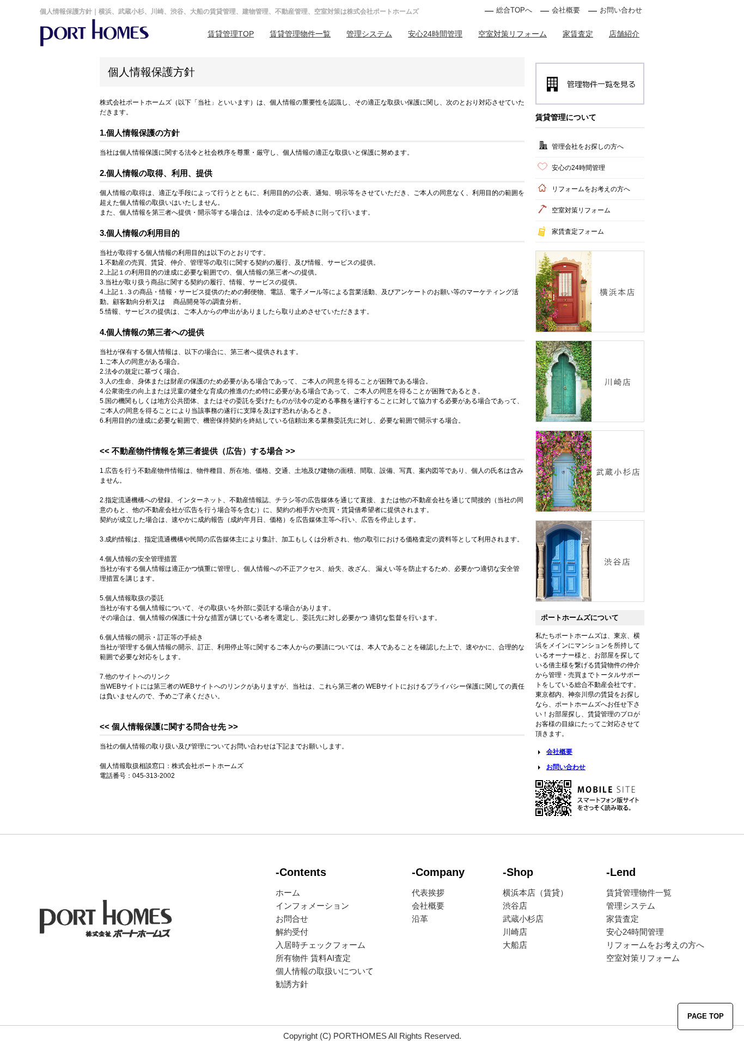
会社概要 (566, 10)
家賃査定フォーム (578, 231)
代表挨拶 (428, 892)
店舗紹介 (624, 33)
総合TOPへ (514, 10)
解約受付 (292, 931)
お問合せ (292, 918)
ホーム (288, 892)
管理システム (369, 33)
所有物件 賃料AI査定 (313, 958)
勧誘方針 (292, 984)
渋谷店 (515, 905)
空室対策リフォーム (512, 33)
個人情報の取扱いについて (325, 971)
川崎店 (515, 931)
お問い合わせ (621, 10)
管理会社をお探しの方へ (588, 146)
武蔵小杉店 (523, 918)
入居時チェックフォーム (320, 944)
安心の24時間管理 (578, 168)
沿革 (420, 918)
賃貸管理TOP (231, 33)
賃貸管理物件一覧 (300, 33)
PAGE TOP (705, 1016)
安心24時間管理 (435, 33)
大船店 (515, 944)
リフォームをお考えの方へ (591, 189)
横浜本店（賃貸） (535, 892)
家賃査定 (578, 33)
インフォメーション (312, 905)
